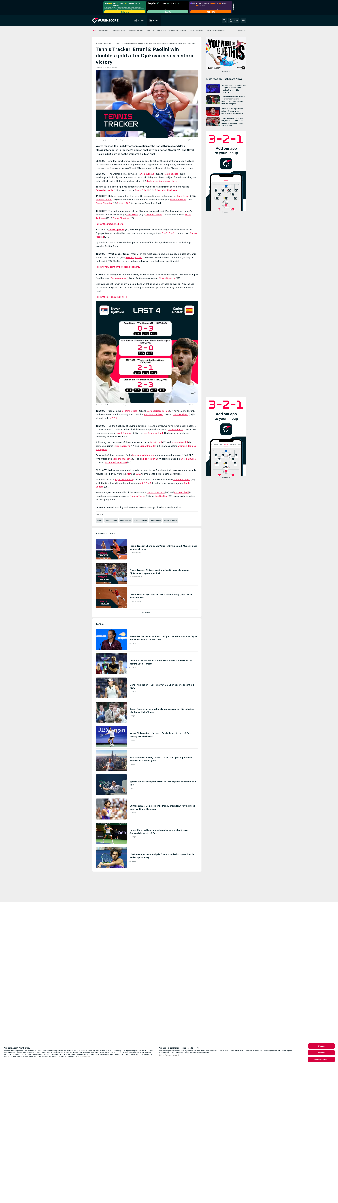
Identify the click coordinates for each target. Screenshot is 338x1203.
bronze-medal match (143, 455)
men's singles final (153, 433)
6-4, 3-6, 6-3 (145, 483)
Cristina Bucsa (129, 410)
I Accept (321, 1046)
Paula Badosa (171, 173)
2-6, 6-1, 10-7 (124, 203)
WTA (138, 473)
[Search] (224, 20)
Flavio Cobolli (142, 190)
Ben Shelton (161, 496)
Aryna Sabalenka (124, 479)
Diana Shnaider (104, 203)
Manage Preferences (321, 1059)
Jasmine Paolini (104, 199)
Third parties (85, 1056)
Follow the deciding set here (162, 181)
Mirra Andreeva (178, 199)
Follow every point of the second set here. (118, 266)
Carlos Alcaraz (118, 278)
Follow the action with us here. (111, 296)
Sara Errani (183, 196)
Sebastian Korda (104, 190)
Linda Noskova (180, 414)
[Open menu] (243, 20)
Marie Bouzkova (145, 173)
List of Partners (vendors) (169, 1055)
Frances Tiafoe (137, 496)
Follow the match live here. (110, 223)
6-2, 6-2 (113, 418)
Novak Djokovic (116, 229)
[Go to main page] (107, 20)
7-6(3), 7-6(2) (168, 233)
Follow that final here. (166, 190)
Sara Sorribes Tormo (158, 410)
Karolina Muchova (153, 414)
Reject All (321, 1053)
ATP (128, 473)
